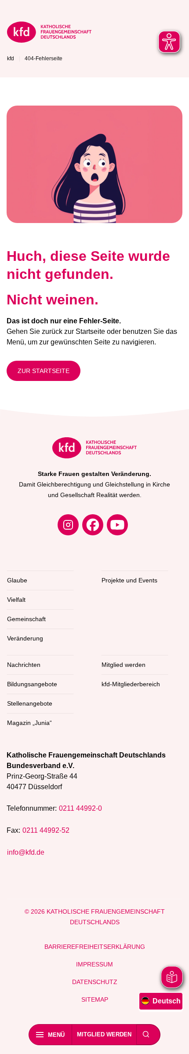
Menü (56, 1035)
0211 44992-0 (80, 808)
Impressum (94, 964)
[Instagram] (68, 524)
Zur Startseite (43, 370)
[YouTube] (117, 524)
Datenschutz (94, 981)
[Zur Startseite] (49, 33)
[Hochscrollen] (173, 1038)
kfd (10, 58)
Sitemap (94, 999)
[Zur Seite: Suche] (146, 1034)
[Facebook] (92, 524)
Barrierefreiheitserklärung (94, 946)
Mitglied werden (104, 1034)
